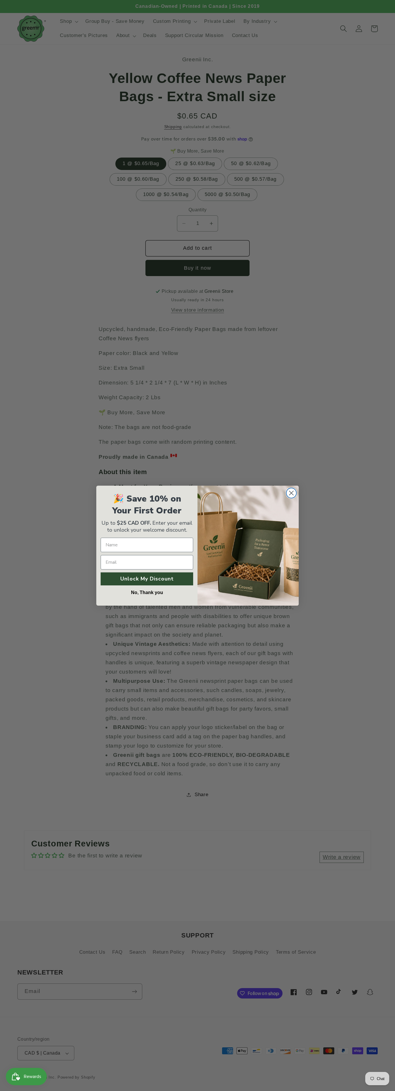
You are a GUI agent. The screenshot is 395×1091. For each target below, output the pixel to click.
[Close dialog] (291, 493)
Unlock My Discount (147, 578)
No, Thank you (147, 592)
